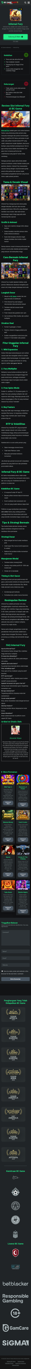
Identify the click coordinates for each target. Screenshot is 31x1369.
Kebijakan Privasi (9, 1363)
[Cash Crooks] (23, 819)
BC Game (13, 296)
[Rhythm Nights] (23, 889)
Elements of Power (23, 788)
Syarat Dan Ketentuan (20, 1363)
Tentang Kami (21, 1361)
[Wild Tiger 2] (8, 784)
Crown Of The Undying (22, 858)
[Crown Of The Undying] (23, 854)
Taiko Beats (8, 892)
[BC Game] (10, 2)
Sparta (8, 857)
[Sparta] (8, 854)
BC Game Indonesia (6, 47)
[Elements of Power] (23, 784)
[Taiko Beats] (8, 889)
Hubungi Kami (15, 1365)
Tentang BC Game (11, 1361)
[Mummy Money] (8, 819)
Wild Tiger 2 (8, 787)
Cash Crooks (23, 822)
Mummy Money (8, 822)
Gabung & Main (14, 37)
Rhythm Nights (23, 892)
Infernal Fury (5, 130)
